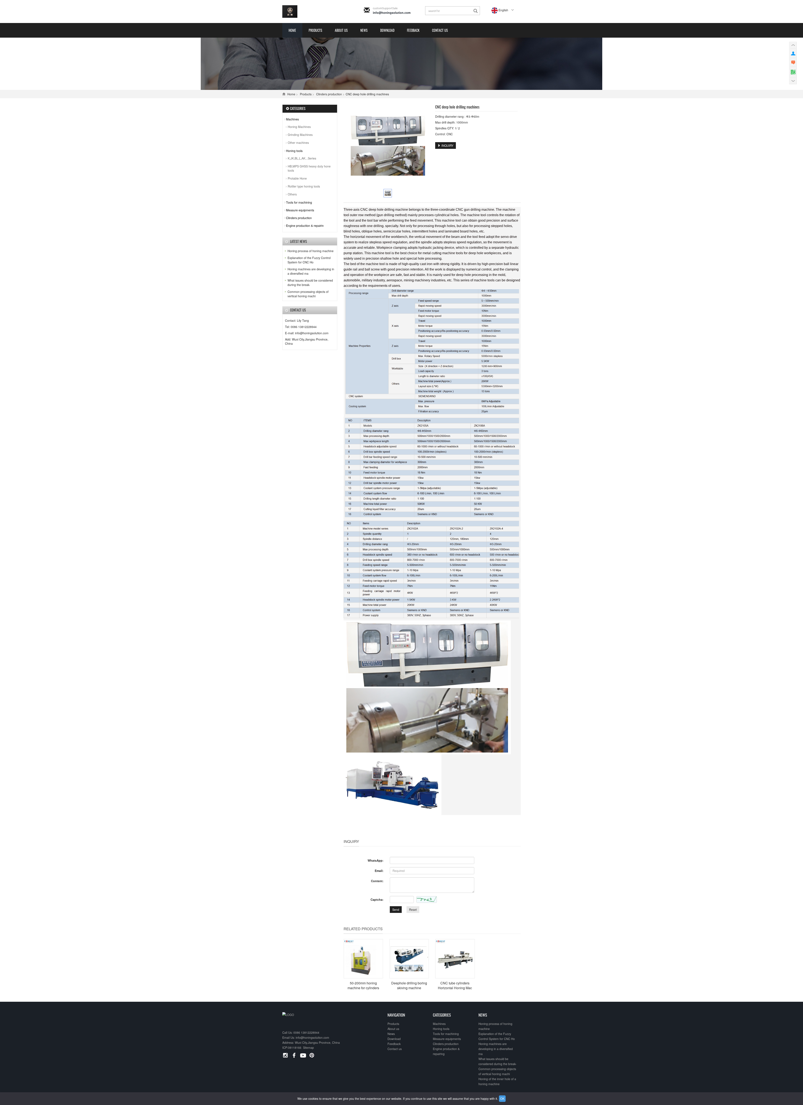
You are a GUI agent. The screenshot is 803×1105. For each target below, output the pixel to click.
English (503, 10)
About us (341, 30)
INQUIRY (447, 145)
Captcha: (377, 899)
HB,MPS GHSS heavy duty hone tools (309, 168)
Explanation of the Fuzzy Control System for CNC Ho (309, 260)
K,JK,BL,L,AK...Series (302, 158)
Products (315, 30)
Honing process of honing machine (311, 251)
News (364, 30)
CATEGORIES (442, 1015)
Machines (292, 119)
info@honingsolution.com (391, 12)
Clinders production (329, 94)
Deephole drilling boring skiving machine (409, 985)
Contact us (440, 30)
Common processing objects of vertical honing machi (308, 294)
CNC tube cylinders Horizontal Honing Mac (455, 985)
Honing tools (294, 151)
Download (387, 30)
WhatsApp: (376, 860)
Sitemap (308, 1047)
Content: (377, 881)
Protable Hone (297, 178)
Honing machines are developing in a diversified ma (495, 1049)
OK (502, 1098)
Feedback (413, 30)
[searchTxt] (476, 11)
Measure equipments (300, 210)
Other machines (298, 142)
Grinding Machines (300, 135)
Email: (379, 871)
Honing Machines (299, 127)
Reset (413, 909)
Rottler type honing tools (304, 186)
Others (292, 194)
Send (395, 909)
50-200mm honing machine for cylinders (363, 985)
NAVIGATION (396, 1015)
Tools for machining (299, 202)
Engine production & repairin (305, 225)
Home (292, 30)
